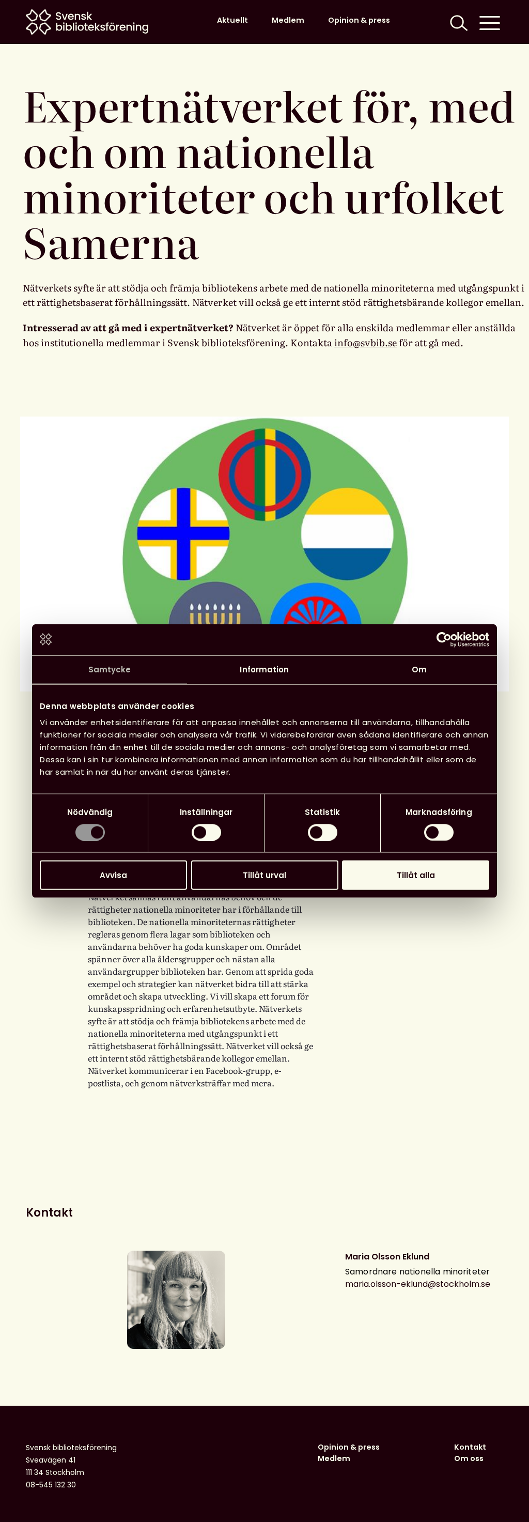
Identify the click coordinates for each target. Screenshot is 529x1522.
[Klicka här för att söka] (457, 22)
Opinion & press (359, 20)
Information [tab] (264, 669)
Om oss (469, 1458)
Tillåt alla (416, 875)
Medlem (288, 20)
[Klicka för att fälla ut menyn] (489, 22)
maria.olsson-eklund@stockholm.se (417, 1284)
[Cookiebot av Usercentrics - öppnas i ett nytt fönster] (444, 639)
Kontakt (470, 1447)
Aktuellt (232, 20)
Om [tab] (419, 669)
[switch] (206, 832)
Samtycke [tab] (109, 669)
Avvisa (113, 875)
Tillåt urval (264, 875)
